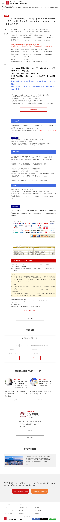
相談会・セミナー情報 (9, 6)
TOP (3, 6)
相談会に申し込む (30, 311)
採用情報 (37, 513)
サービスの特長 (7, 504)
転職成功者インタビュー (24, 504)
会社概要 (37, 507)
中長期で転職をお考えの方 (39, 491)
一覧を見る (30, 318)
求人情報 (5, 507)
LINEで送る (53, 518)
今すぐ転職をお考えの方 (20, 491)
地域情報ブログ (22, 513)
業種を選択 (11, 349)
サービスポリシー (39, 510)
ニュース (37, 504)
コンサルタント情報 (8, 513)
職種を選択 (34, 349)
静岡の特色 (21, 510)
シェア (36, 518)
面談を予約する (33, 109)
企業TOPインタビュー (23, 507)
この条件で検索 (30, 357)
